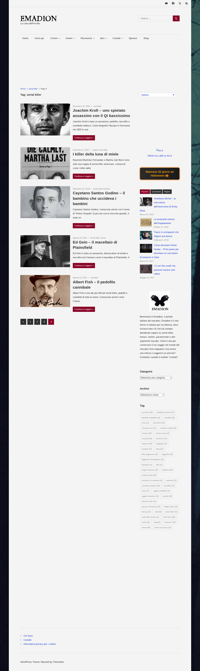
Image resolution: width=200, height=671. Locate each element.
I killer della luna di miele (96, 154)
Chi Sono (28, 636)
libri (159, 465)
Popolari (144, 192)
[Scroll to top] (195, 666)
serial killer (171, 512)
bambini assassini (165, 412)
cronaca (147, 433)
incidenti (147, 449)
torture (146, 528)
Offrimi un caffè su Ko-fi (159, 156)
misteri (69, 38)
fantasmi (147, 444)
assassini (147, 412)
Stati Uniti (169, 517)
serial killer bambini (101, 189)
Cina (145, 423)
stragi (156, 522)
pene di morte (149, 501)
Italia (159, 449)
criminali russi (149, 428)
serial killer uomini (98, 238)
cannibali (97, 106)
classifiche (159, 423)
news (145, 491)
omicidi (167, 496)
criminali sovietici (168, 428)
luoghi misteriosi (150, 470)
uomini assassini (162, 528)
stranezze (170, 522)
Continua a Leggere (83, 138)
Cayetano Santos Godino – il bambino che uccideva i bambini (99, 198)
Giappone (161, 444)
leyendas (147, 465)
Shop (146, 38)
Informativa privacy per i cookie (40, 644)
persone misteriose (151, 507)
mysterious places (151, 486)
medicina (167, 470)
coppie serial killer (100, 150)
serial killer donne (150, 517)
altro (102, 38)
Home (25, 38)
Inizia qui (39, 38)
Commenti (156, 192)
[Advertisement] (100, 61)
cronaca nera (162, 433)
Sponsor (133, 38)
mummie (171, 480)
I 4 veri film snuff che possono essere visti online (164, 270)
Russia (146, 512)
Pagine (167, 192)
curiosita (147, 439)
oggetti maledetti (161, 491)
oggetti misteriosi (150, 496)
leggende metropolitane (153, 459)
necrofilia (169, 486)
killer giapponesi (150, 454)
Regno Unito (170, 507)
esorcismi (161, 439)
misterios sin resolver (152, 480)
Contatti (27, 640)
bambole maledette (151, 418)
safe (158, 512)
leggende (167, 454)
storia (146, 522)
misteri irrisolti (149, 475)
